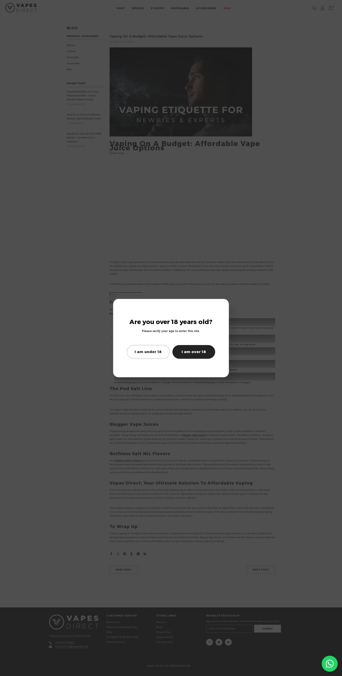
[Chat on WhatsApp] (330, 664)
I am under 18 (148, 352)
